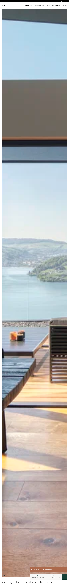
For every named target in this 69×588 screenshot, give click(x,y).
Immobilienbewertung (39, 5)
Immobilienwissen (29, 5)
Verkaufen (48, 5)
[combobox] (55, 577)
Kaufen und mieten (56, 5)
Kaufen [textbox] (50, 574)
